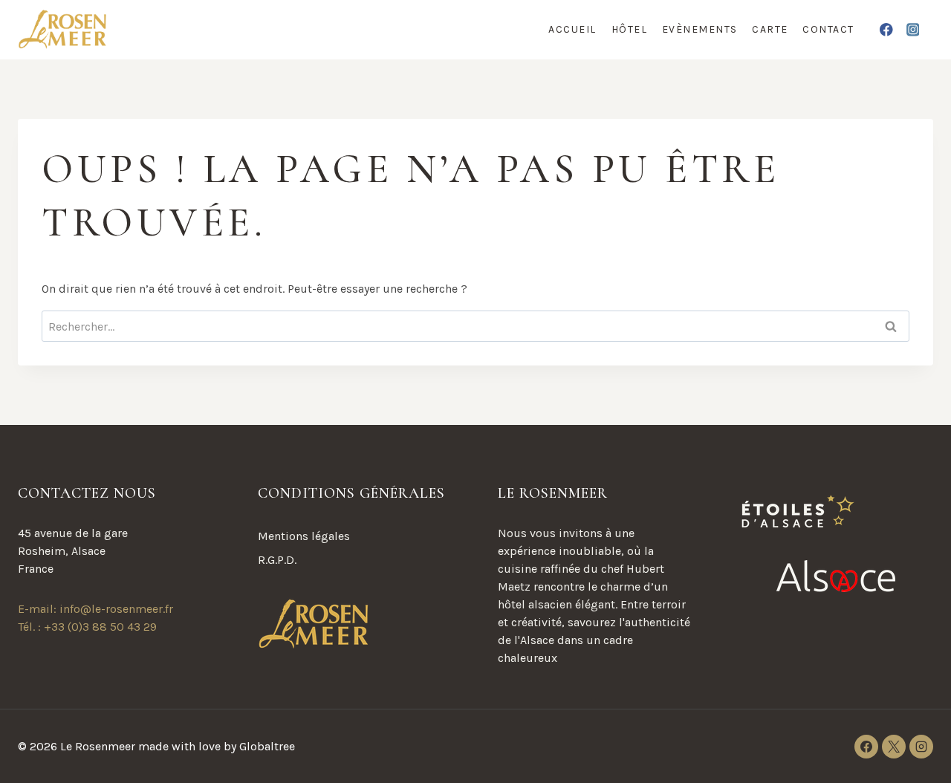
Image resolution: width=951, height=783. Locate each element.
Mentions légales (304, 536)
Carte (770, 29)
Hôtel (629, 29)
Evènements (700, 29)
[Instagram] (913, 29)
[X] (894, 746)
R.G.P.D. (277, 560)
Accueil (572, 29)
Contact (828, 29)
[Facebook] (887, 29)
